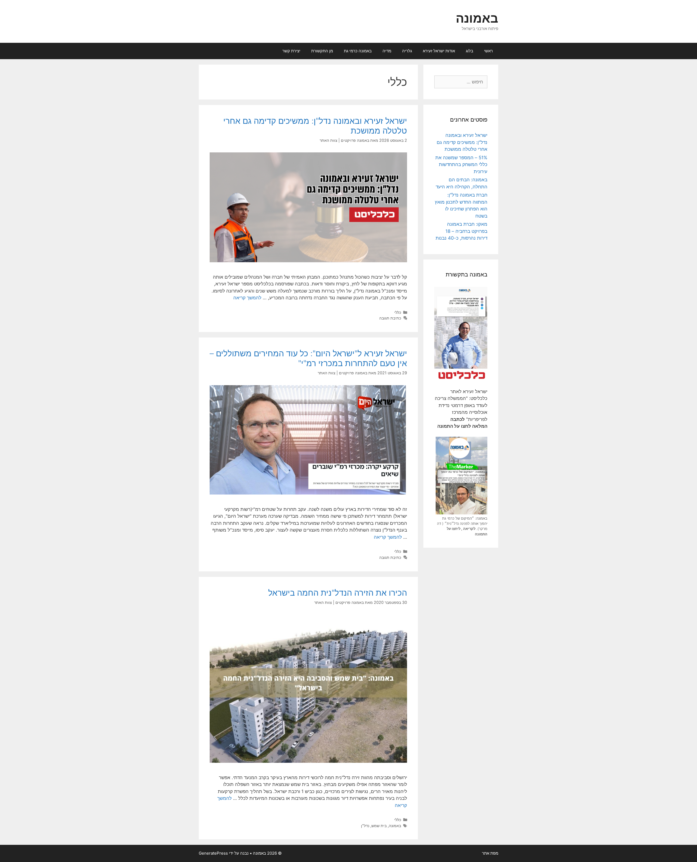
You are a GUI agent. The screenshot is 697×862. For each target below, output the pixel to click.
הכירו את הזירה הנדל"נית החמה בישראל (337, 593)
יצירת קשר (291, 50)
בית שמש (379, 825)
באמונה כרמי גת (358, 50)
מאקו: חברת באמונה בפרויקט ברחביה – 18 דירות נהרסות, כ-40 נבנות (461, 231)
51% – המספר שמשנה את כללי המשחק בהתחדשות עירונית (461, 164)
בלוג (469, 50)
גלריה (407, 50)
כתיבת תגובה (390, 318)
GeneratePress (213, 853)
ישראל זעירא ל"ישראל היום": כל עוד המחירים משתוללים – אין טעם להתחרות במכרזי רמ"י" (308, 358)
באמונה (477, 18)
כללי (397, 312)
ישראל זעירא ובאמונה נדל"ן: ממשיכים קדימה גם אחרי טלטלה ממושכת (462, 142)
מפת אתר (490, 853)
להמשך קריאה (247, 297)
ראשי (488, 50)
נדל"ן (365, 825)
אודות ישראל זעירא (439, 50)
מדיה (387, 50)
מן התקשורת (322, 50)
